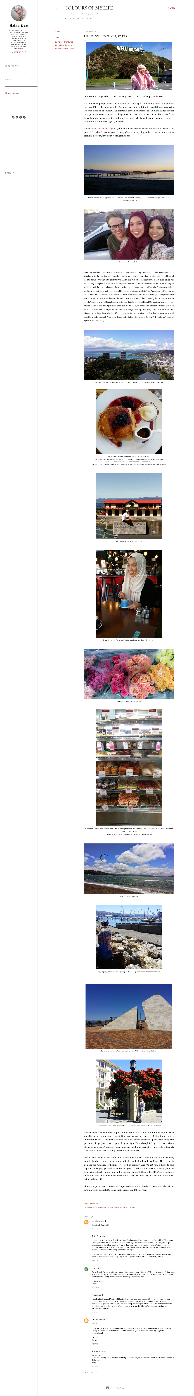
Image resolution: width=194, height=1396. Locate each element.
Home (67, 18)
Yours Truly (79, 18)
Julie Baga (96, 1236)
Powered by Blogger (118, 1388)
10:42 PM (95, 1287)
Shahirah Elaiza (19, 25)
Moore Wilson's (146, 829)
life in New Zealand (63, 45)
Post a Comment (91, 1372)
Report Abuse (12, 93)
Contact (91, 18)
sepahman (97, 1221)
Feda (155, 96)
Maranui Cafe (136, 456)
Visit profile (19, 52)
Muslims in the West (64, 49)
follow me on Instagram (103, 128)
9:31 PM (95, 1344)
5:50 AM (95, 1366)
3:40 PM (95, 1260)
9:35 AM (95, 1229)
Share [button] (57, 31)
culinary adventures (64, 42)
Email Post (94, 1204)
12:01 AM (95, 1312)
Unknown (96, 1319)
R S (93, 1268)
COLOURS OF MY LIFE (88, 8)
